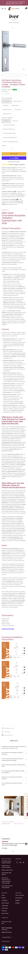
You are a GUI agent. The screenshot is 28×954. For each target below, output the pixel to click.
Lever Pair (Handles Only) (9, 133)
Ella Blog (17, 903)
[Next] (25, 75)
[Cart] (25, 8)
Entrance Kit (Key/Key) (9, 125)
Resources (4, 910)
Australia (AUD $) (6, 937)
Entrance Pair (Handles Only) (10, 141)
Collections (4, 900)
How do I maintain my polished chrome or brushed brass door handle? (12, 759)
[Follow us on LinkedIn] (23, 862)
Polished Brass (15, 105)
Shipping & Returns (9, 728)
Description (5, 209)
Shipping (17, 900)
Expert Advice (5, 913)
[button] (2, 844)
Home (3, 895)
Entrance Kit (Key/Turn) (9, 129)
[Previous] (2, 75)
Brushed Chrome (17, 101)
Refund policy (18, 898)
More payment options (14, 161)
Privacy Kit (15, 121)
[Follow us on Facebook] (17, 862)
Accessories (5, 908)
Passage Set (6, 121)
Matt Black (5, 105)
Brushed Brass (6, 101)
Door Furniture (5, 903)
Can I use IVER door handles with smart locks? (12, 784)
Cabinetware (5, 905)
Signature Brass (7, 114)
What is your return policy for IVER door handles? (12, 777)
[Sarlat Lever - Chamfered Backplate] (14, 642)
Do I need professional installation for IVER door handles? (13, 771)
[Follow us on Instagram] (20, 862)
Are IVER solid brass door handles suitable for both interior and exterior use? (14, 747)
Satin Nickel (18, 109)
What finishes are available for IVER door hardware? (12, 753)
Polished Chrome (7, 109)
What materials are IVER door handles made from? (13, 765)
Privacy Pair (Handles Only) (10, 137)
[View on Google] (4, 848)
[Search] (5, 8)
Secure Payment (8, 735)
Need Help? (7, 731)
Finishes (4, 898)
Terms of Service (19, 895)
